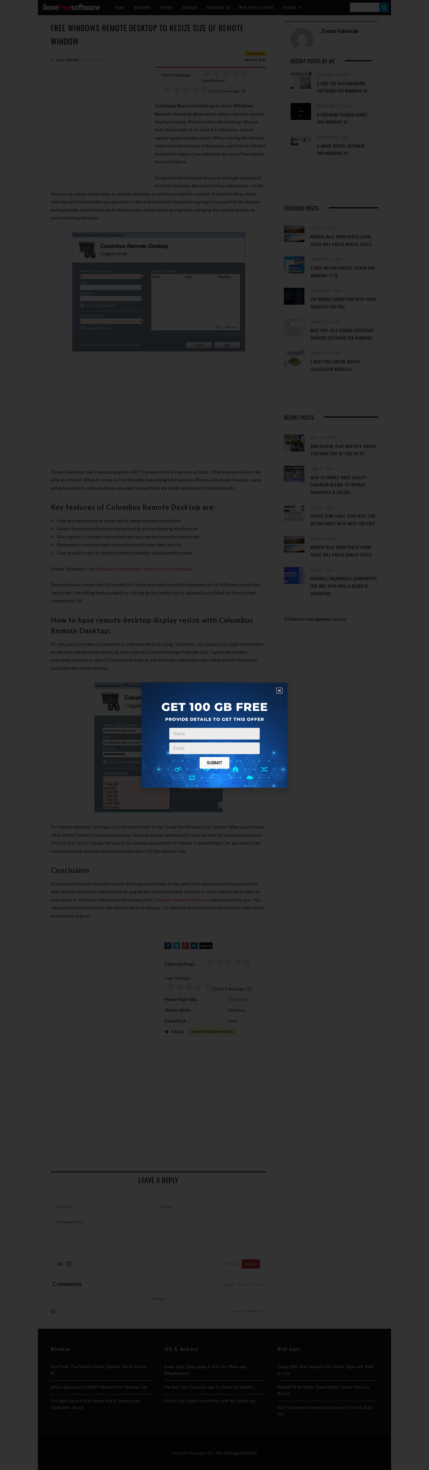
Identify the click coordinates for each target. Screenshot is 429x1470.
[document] (214, 735)
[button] (279, 690)
